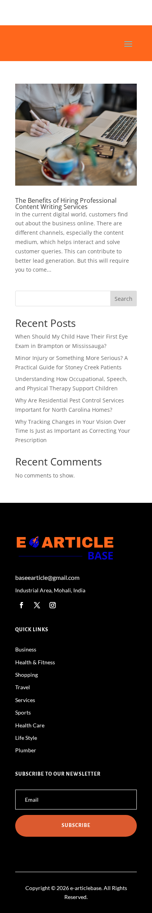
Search (124, 298)
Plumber (25, 750)
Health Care (29, 725)
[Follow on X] (37, 605)
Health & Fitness (35, 662)
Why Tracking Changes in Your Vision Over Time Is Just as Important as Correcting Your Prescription (72, 431)
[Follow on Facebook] (21, 605)
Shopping (26, 674)
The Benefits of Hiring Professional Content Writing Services (66, 203)
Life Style (26, 737)
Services (25, 700)
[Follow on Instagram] (52, 605)
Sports (23, 712)
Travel (22, 687)
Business (25, 649)
